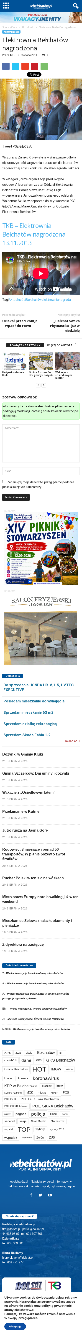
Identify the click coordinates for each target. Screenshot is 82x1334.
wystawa (27, 1137)
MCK (29, 1092)
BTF (61, 1052)
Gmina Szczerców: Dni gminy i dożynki (41, 374)
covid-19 (10, 1060)
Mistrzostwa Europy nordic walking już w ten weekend (40, 899)
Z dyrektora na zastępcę (23, 944)
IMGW (56, 1069)
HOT (39, 1069)
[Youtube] (50, 1195)
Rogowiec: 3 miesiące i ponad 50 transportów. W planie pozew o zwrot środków (33, 854)
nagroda (65, 299)
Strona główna (10, 27)
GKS (38, 1060)
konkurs (23, 1078)
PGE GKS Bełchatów (16, 1106)
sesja (22, 1121)
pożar (65, 1114)
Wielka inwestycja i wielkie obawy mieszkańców (34, 973)
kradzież (47, 1085)
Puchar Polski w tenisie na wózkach (33, 878)
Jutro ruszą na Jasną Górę (25, 830)
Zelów (40, 1137)
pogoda (20, 1114)
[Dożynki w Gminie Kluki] (14, 361)
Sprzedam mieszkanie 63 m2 (28, 712)
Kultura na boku (13, 1092)
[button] (75, 6)
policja (38, 1114)
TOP (24, 1129)
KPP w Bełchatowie (20, 1086)
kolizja (69, 1069)
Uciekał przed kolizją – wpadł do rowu (20, 323)
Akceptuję (15, 1326)
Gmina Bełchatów (16, 1069)
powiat (53, 1113)
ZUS (52, 1137)
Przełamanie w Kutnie (20, 811)
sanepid (9, 1121)
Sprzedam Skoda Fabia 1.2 (27, 735)
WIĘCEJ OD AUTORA (59, 345)
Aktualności (28, 27)
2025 (7, 1053)
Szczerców (57, 1121)
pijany (7, 1114)
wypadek (10, 1137)
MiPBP (54, 1092)
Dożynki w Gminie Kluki (13, 374)
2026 (18, 1052)
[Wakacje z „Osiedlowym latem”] (67, 361)
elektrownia (50, 299)
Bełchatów (34, 299)
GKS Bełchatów (60, 1060)
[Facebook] (32, 1195)
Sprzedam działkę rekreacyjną (30, 723)
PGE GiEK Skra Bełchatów (40, 1099)
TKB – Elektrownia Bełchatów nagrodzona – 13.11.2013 (36, 234)
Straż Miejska (38, 1121)
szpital (8, 1129)
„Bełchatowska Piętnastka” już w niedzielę (65, 326)
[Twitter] (41, 1195)
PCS (66, 1092)
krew (59, 1085)
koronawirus (46, 1078)
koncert (8, 1078)
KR (11, 55)
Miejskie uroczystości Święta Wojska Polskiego (36, 1019)
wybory (40, 1129)
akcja (29, 1052)
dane (26, 1060)
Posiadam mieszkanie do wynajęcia (33, 701)
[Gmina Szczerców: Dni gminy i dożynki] (41, 361)
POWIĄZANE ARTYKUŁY (25, 345)
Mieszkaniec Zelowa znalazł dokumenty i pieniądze (37, 923)
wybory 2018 (57, 1129)
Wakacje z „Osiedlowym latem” (63, 375)
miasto (42, 1092)
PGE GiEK (10, 1099)
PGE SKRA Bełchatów (52, 1106)
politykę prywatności (56, 1306)
